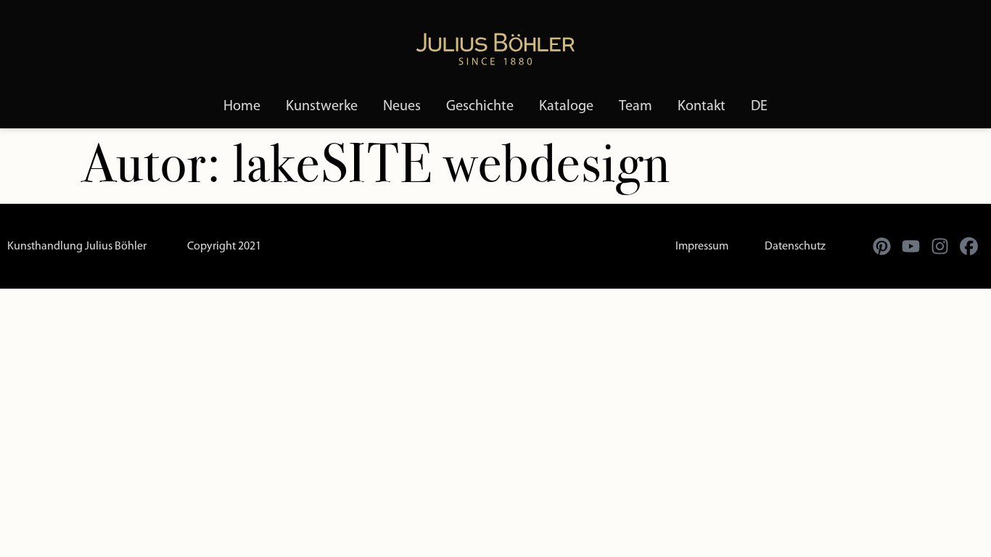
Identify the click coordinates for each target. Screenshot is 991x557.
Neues (402, 106)
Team (635, 106)
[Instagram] (939, 246)
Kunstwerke (322, 106)
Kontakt (701, 106)
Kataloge (566, 106)
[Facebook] (968, 246)
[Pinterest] (881, 246)
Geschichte (480, 106)
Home (241, 106)
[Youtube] (910, 246)
